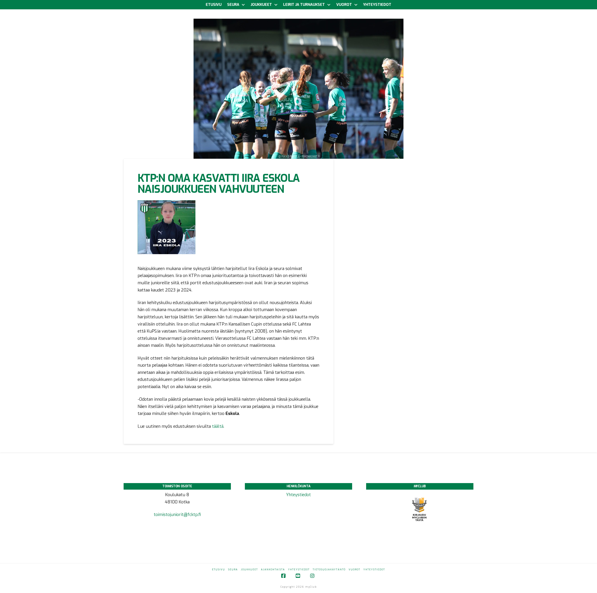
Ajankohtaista (273, 569)
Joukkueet (249, 569)
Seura (233, 569)
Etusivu (218, 569)
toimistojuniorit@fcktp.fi (177, 514)
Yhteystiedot (298, 495)
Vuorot (354, 569)
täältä (217, 426)
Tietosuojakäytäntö (329, 569)
